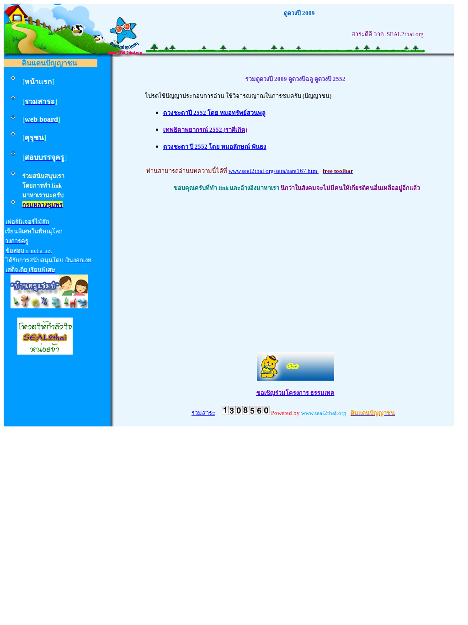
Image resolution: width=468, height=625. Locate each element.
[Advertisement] (295, 264)
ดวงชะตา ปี (179, 146)
